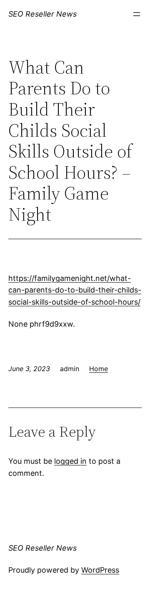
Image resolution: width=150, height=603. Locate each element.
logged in (70, 461)
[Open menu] (137, 14)
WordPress (100, 570)
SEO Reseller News (42, 14)
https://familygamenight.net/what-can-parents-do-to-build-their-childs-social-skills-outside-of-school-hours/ (74, 290)
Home (98, 368)
